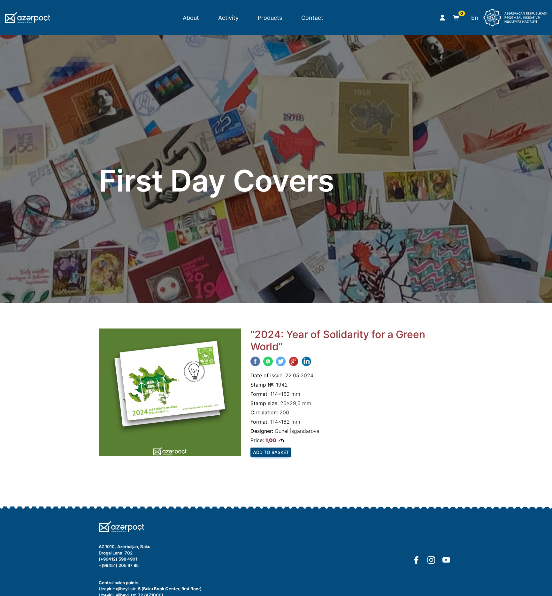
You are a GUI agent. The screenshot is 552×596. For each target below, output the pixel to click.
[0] (454, 17)
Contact (312, 17)
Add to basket (271, 452)
